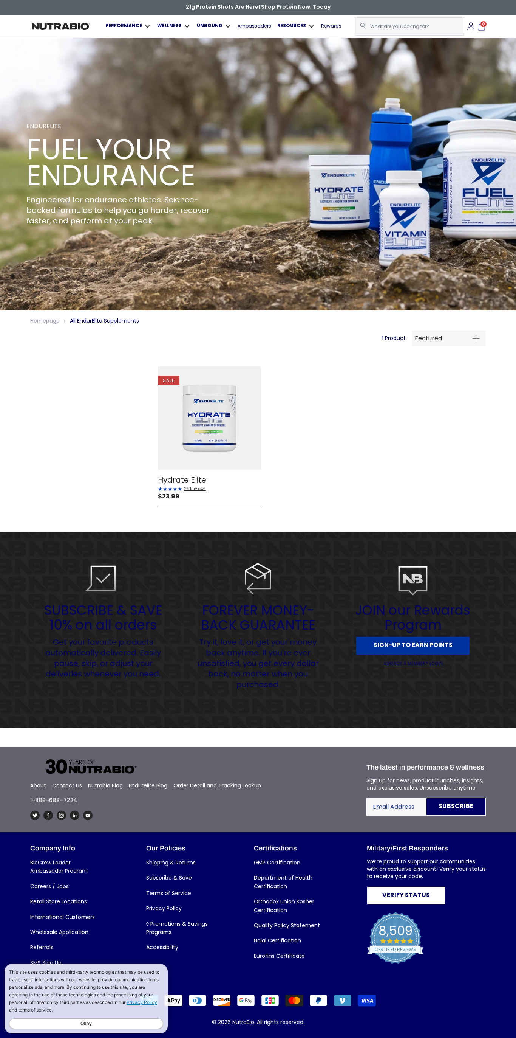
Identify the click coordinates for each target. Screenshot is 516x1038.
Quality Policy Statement (287, 925)
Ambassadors (254, 26)
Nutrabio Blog (105, 785)
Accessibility (162, 947)
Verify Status (406, 895)
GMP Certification (277, 862)
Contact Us (67, 785)
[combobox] (409, 26)
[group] (258, 174)
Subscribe (456, 806)
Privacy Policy (164, 908)
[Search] (363, 25)
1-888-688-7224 (53, 800)
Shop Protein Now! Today (296, 7)
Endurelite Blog (148, 785)
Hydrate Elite (182, 480)
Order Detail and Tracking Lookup (217, 785)
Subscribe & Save (169, 877)
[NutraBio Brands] (87, 767)
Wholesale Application (59, 932)
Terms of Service (168, 893)
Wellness (169, 26)
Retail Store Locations (58, 901)
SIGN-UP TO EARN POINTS (413, 645)
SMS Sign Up (46, 963)
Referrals (41, 947)
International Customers (62, 917)
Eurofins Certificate (279, 956)
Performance (123, 26)
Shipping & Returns (171, 862)
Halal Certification (277, 940)
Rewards (331, 26)
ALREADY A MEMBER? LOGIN (413, 664)
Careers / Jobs (49, 886)
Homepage (45, 320)
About (38, 785)
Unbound (209, 26)
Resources (291, 26)
